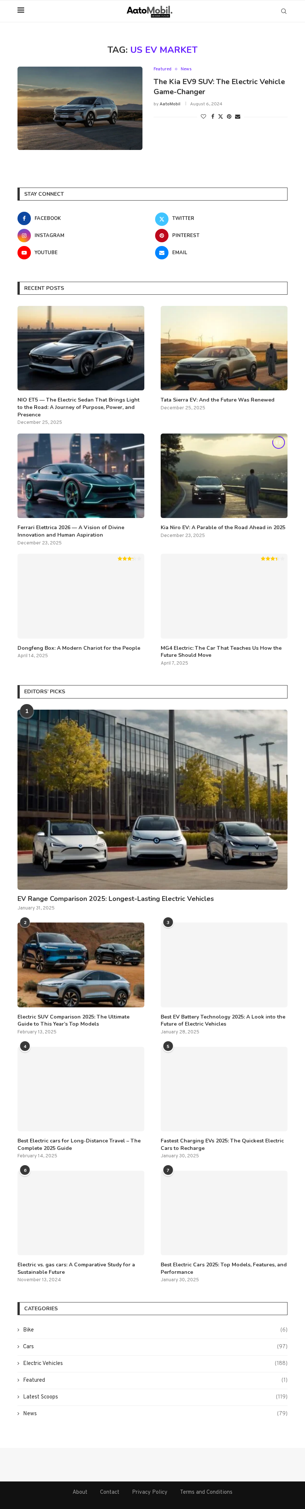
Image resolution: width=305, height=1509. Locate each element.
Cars (155, 1346)
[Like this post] (203, 117)
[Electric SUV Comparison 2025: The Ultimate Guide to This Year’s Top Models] (80, 965)
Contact (109, 1492)
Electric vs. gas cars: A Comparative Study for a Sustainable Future (76, 1268)
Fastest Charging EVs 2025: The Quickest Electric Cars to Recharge (222, 1144)
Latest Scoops (155, 1397)
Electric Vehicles (155, 1363)
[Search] (284, 11)
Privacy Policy (149, 1492)
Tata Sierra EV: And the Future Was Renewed (217, 399)
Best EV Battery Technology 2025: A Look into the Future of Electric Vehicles (223, 1020)
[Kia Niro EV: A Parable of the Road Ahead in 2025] (224, 476)
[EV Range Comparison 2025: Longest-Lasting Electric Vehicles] (152, 800)
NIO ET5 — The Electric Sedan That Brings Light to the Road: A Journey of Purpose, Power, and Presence (78, 407)
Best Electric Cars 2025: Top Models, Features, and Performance (224, 1268)
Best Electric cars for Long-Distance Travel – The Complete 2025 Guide (79, 1144)
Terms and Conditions (206, 1492)
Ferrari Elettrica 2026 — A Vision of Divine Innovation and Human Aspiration (70, 531)
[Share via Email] (237, 117)
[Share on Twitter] (220, 116)
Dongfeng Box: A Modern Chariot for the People (78, 648)
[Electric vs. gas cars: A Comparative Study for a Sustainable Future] (80, 1213)
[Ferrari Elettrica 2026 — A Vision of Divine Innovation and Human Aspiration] (80, 476)
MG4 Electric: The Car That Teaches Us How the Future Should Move (221, 652)
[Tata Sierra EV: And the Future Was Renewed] (224, 348)
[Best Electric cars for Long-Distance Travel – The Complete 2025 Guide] (80, 1089)
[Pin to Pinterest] (229, 117)
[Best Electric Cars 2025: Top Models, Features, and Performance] (224, 1213)
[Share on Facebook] (212, 117)
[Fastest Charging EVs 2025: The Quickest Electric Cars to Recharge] (224, 1089)
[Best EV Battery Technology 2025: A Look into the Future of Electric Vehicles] (224, 965)
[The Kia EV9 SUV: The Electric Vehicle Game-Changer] (79, 108)
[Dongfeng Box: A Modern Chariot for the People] (80, 596)
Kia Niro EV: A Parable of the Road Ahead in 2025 (223, 527)
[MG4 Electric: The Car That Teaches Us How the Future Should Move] (224, 596)
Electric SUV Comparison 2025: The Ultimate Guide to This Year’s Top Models (73, 1020)
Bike (155, 1330)
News (155, 1413)
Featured (155, 1380)
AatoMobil (170, 104)
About (80, 1492)
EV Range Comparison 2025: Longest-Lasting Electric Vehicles (115, 898)
